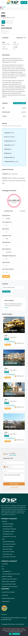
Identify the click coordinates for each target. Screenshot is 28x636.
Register (6, 307)
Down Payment (6, 249)
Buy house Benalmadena (8, 541)
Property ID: (6, 458)
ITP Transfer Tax (6, 222)
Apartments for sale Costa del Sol (9, 586)
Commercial (5, 563)
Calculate (6, 276)
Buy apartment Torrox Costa (9, 536)
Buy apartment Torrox (8, 534)
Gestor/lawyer (6, 242)
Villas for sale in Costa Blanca (8, 581)
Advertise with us (6, 601)
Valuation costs (6, 235)
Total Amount (6, 215)
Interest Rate (6, 262)
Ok (10, 633)
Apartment (4, 521)
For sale (3, 15)
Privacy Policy (5, 595)
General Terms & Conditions (8, 592)
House (3, 539)
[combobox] (16, 287)
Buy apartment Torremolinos (9, 529)
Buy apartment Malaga (8, 523)
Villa (5, 336)
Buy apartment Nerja (7, 526)
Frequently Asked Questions (8, 598)
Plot (3, 566)
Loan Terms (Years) (8, 269)
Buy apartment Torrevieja (9, 531)
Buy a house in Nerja (7, 549)
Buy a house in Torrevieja (8, 551)
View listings (12, 455)
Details (6, 339)
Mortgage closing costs (9, 255)
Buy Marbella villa (7, 571)
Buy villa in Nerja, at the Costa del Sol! (11, 574)
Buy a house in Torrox (7, 554)
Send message (14, 484)
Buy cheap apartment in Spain (9, 584)
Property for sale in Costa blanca (9, 579)
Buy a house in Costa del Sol (9, 544)
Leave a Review (6, 291)
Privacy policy (16, 633)
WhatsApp (15, 487)
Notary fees (5, 229)
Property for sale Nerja (7, 576)
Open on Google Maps (20, 103)
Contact (8, 344)
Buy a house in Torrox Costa (9, 556)
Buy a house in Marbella (8, 546)
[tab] (3, 22)
